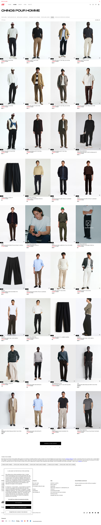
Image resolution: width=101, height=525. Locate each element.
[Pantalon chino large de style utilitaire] (63, 224)
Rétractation (53, 493)
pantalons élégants (69, 458)
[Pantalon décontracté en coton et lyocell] (12, 224)
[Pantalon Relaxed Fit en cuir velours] (63, 364)
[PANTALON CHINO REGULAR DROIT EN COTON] (88, 364)
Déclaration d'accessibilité (33, 492)
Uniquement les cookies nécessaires (18, 507)
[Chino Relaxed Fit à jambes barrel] (63, 317)
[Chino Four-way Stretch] (37, 317)
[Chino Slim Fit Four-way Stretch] (37, 178)
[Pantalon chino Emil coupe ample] (12, 317)
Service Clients (54, 483)
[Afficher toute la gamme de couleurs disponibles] (27, 153)
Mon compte (53, 484)
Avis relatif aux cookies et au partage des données (18, 499)
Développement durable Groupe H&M (35, 486)
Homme (14, 4)
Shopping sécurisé (55, 490)
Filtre (96, 20)
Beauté (30, 4)
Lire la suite (78, 485)
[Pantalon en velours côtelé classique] (63, 178)
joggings (80, 461)
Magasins (52, 486)
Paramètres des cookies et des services (18, 512)
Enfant (20, 4)
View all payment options (37, 521)
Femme (9, 4)
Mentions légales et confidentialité (59, 487)
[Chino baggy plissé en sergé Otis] (12, 271)
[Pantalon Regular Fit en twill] (37, 131)
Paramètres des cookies (56, 495)
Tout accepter (18, 502)
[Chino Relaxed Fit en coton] (37, 86)
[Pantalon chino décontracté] (37, 364)
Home (25, 4)
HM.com (3, 475)
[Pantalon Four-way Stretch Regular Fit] (88, 131)
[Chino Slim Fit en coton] (12, 40)
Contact (52, 489)
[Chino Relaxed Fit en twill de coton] (63, 40)
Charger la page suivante (50, 443)
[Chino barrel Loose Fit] (12, 178)
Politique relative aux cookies (58, 492)
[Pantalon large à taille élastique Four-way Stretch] (88, 410)
